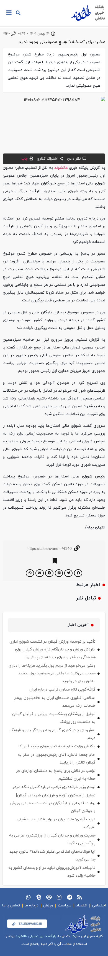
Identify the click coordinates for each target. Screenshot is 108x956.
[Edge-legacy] (38, 897)
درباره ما (31, 905)
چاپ (24, 158)
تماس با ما (11, 905)
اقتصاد (81, 905)
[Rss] (79, 897)
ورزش (48, 905)
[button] (18, 13)
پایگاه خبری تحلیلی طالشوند (36, 936)
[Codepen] (49, 897)
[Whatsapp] (28, 897)
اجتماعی (99, 905)
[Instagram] (59, 897)
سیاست (64, 905)
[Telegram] (69, 897)
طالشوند (61, 167)
